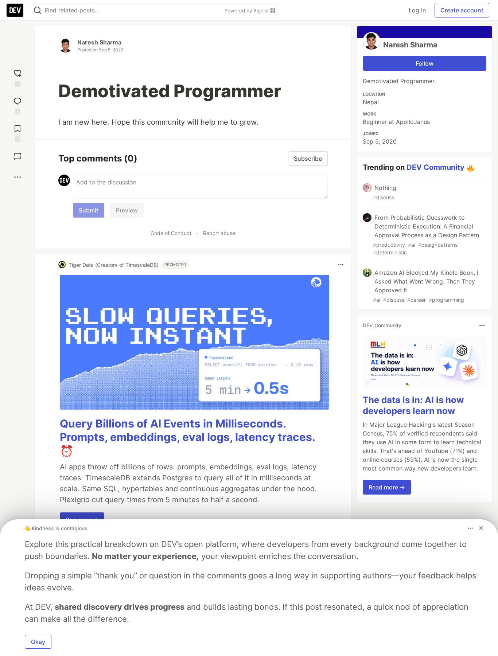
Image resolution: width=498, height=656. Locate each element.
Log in (417, 10)
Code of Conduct (171, 233)
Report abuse (219, 233)
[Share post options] (17, 177)
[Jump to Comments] (17, 104)
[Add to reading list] (17, 132)
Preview (127, 210)
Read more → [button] (387, 487)
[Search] (37, 10)
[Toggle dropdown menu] (341, 264)
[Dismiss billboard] (481, 528)
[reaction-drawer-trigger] (17, 76)
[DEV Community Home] (15, 10)
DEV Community (435, 167)
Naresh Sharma (99, 42)
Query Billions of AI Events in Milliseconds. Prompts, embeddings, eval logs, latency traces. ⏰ (187, 437)
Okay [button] (38, 641)
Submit (88, 210)
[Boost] (17, 156)
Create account (461, 10)
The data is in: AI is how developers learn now (413, 406)
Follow (424, 63)
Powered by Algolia (247, 10)
